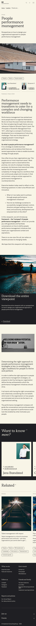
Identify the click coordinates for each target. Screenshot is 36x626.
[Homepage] (7, 3)
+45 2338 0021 (13, 87)
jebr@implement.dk (14, 89)
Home (3, 8)
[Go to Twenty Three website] (29, 2)
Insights (8, 8)
